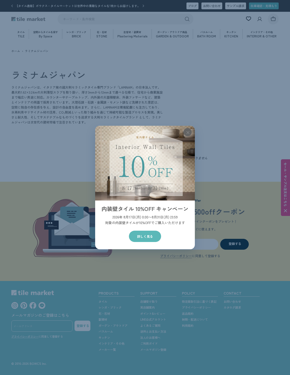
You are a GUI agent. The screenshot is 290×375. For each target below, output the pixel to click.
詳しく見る (145, 236)
